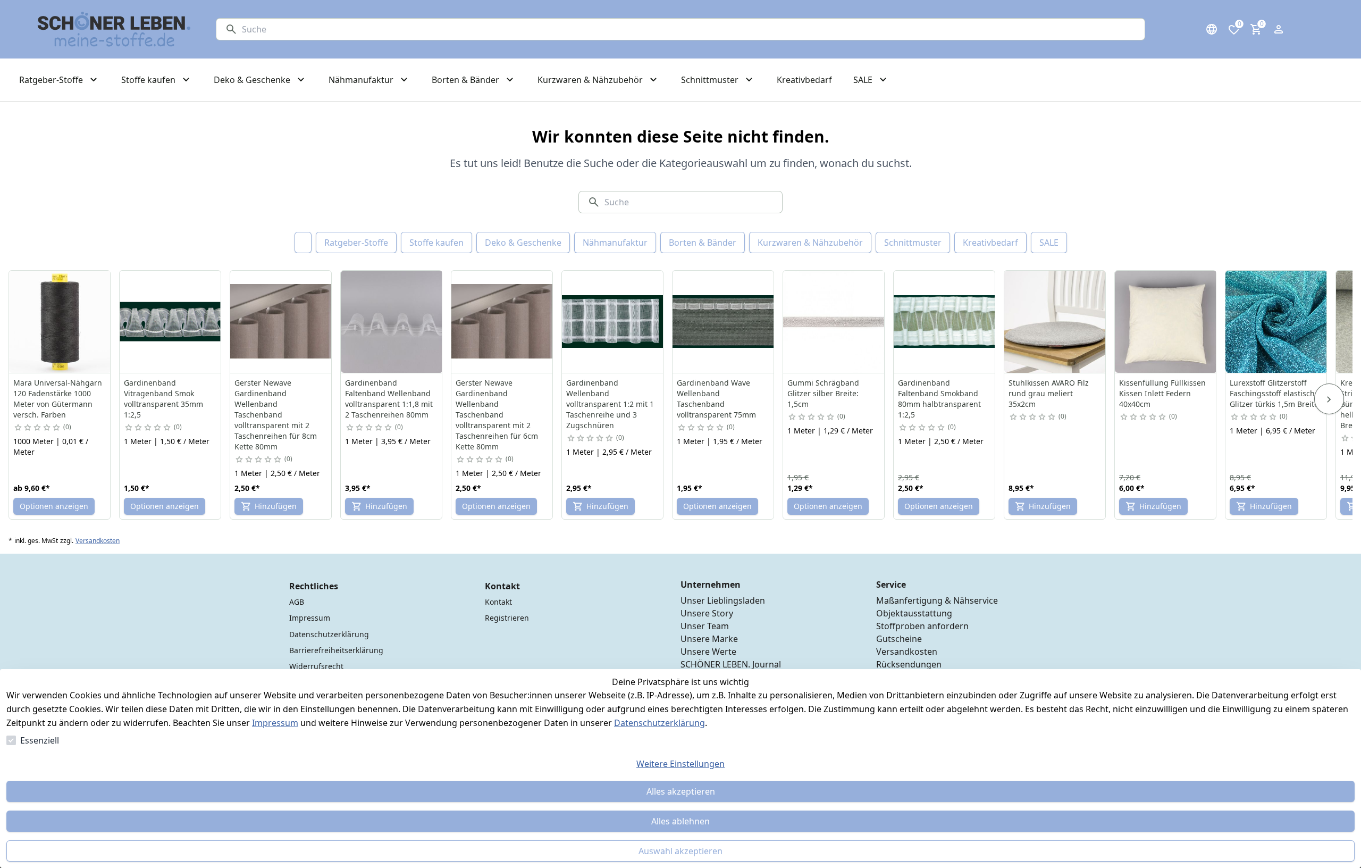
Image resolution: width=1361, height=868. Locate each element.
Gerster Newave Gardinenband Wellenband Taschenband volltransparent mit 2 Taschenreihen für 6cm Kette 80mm (497, 415)
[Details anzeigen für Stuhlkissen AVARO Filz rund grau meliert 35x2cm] (1055, 322)
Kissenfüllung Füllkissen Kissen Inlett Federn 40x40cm (1162, 393)
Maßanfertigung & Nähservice (937, 600)
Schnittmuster (913, 242)
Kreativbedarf (990, 242)
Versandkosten (97, 541)
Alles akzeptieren (680, 791)
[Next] (1329, 398)
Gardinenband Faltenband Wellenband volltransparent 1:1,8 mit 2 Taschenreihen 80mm (389, 399)
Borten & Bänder (702, 242)
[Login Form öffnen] (1278, 29)
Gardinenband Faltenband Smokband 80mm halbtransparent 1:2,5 (939, 399)
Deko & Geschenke (523, 242)
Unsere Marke (709, 639)
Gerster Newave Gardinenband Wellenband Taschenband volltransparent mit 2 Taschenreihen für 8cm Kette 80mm (275, 415)
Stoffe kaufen (436, 242)
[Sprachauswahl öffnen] (1211, 29)
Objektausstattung (914, 613)
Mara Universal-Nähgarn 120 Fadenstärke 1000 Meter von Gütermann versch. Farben (57, 399)
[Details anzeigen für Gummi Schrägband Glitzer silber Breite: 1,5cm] (834, 322)
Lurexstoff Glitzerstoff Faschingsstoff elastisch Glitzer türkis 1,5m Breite (1274, 393)
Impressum (275, 723)
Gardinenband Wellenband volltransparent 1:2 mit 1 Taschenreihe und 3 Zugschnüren (610, 404)
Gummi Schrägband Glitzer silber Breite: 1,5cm (823, 393)
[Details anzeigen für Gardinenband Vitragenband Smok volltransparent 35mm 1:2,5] (171, 322)
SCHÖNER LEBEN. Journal (730, 664)
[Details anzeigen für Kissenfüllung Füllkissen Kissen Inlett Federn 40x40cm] (1166, 322)
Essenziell (39, 740)
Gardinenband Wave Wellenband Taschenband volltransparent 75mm (716, 399)
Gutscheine (899, 639)
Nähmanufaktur (615, 242)
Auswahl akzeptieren (680, 851)
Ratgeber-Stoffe (356, 242)
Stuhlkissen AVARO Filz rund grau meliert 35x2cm (1049, 393)
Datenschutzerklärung (659, 723)
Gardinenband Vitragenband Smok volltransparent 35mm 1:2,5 (163, 399)
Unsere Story (706, 613)
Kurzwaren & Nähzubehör (810, 242)
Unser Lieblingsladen (722, 600)
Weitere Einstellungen (680, 764)
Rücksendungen (909, 664)
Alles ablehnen (680, 821)
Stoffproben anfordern (922, 626)
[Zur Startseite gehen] (114, 29)
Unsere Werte (708, 651)
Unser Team (704, 626)
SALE (1048, 242)
